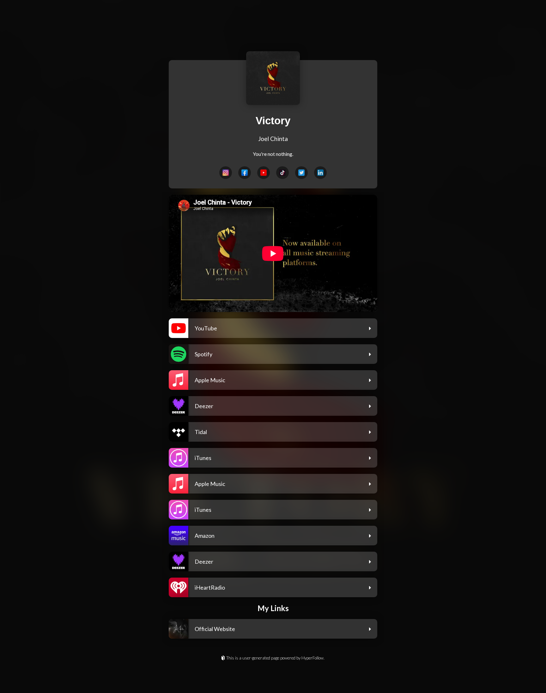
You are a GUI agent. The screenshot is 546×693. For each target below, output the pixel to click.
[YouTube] (263, 172)
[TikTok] (282, 172)
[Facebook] (244, 172)
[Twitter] (301, 172)
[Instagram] (225, 172)
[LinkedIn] (320, 172)
